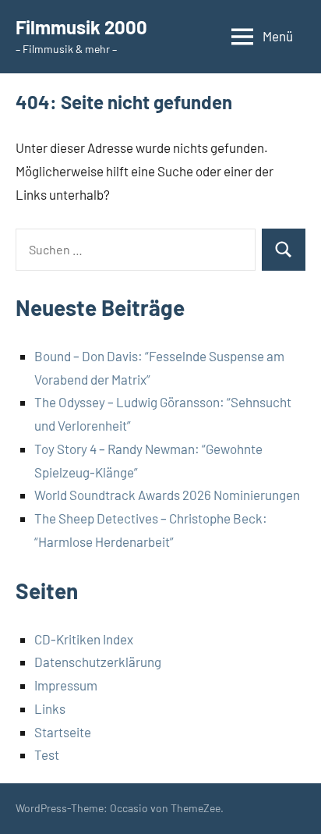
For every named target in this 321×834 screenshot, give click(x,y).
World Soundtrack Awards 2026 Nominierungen (167, 494)
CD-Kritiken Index (83, 639)
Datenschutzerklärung (97, 661)
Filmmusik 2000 (81, 27)
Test (46, 754)
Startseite (62, 732)
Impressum (65, 685)
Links (49, 708)
